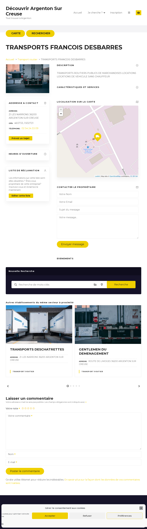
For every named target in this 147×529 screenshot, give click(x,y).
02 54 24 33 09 (30, 128)
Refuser (87, 515)
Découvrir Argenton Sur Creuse (34, 11)
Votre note (12, 408)
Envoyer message (72, 244)
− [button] (61, 114)
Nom (10, 454)
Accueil (78, 12)
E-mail (11, 462)
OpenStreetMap (115, 176)
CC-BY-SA (134, 176)
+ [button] (61, 109)
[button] (141, 508)
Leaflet (97, 176)
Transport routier (23, 372)
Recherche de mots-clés (16, 284)
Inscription (116, 12)
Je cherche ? (95, 12)
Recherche (121, 284)
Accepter (50, 515)
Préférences (125, 515)
